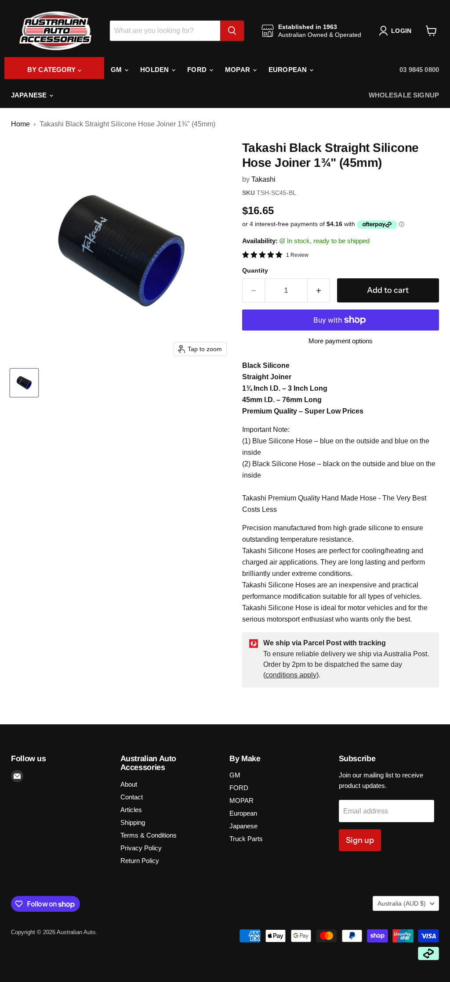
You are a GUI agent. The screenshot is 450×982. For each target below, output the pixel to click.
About (128, 784)
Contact (131, 797)
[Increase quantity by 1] (319, 290)
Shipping (132, 822)
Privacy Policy (141, 848)
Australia (401, 903)
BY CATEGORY (52, 69)
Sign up (360, 840)
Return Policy (139, 860)
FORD (197, 69)
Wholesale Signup (404, 95)
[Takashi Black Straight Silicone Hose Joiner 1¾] (24, 383)
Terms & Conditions (148, 835)
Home (20, 124)
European (288, 69)
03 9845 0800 (419, 69)
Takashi (263, 179)
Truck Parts (246, 838)
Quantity (255, 270)
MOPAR (238, 69)
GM (117, 69)
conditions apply (290, 675)
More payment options (340, 341)
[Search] (232, 31)
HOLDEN (155, 69)
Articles (131, 809)
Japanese (29, 95)
